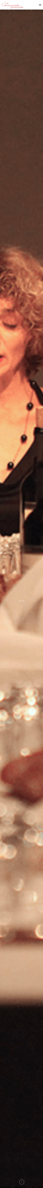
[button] (40, 5)
